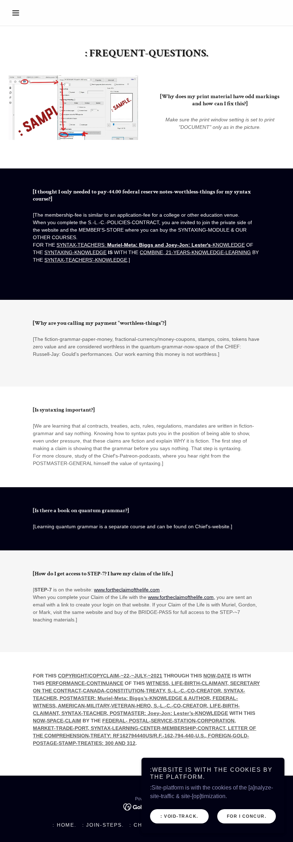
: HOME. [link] (64, 825)
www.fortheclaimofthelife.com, (181, 597)
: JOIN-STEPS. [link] (103, 825)
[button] (29, 13)
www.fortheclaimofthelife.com (127, 590)
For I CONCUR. (247, 816)
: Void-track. (179, 816)
